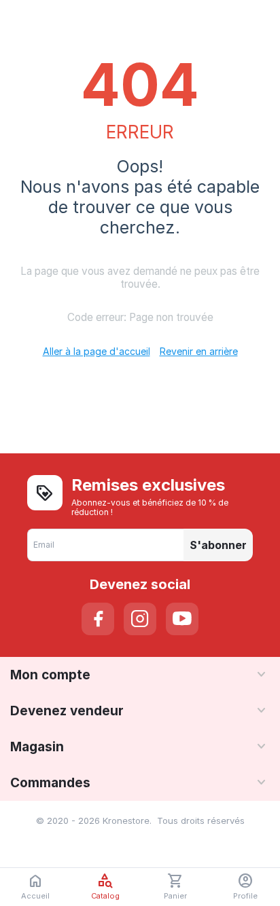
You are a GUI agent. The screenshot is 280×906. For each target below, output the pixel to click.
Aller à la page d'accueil (96, 351)
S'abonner (218, 545)
